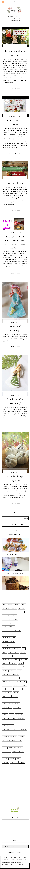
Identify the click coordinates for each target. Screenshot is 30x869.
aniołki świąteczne (13, 604)
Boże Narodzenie (18, 612)
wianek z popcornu (8, 755)
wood (18, 758)
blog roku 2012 (7, 612)
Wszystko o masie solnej (15, 554)
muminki (16, 692)
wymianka (5, 762)
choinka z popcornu (8, 626)
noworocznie (6, 696)
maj (3, 689)
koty (19, 670)
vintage (13, 744)
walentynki (21, 744)
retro (4, 718)
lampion (16, 678)
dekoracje (19, 634)
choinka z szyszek (8, 630)
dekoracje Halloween (9, 637)
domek (4, 652)
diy (23, 648)
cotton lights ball (8, 634)
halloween (24, 659)
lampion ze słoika (8, 681)
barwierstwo (6, 608)
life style (22, 681)
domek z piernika (13, 652)
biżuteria (21, 608)
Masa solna (12, 18)
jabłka (20, 663)
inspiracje (13, 663)
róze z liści (20, 718)
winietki (5, 758)
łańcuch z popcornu (20, 685)
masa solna (18, 689)
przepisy (18, 711)
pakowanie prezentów (9, 700)
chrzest (17, 630)
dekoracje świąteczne (9, 648)
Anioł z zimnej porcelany (15, 573)
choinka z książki (7, 623)
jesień (22, 667)
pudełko (5, 714)
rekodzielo (19, 714)
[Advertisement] (15, 787)
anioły (23, 604)
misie (25, 689)
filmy (15, 656)
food (20, 656)
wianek (4, 747)
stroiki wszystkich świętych (11, 729)
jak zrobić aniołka (13, 667)
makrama (9, 689)
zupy (4, 766)
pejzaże (5, 703)
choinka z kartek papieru (10, 619)
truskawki (5, 744)
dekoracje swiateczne (9, 645)
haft (16, 659)
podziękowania (7, 707)
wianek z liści (6, 751)
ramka (11, 714)
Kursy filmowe (20, 16)
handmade (5, 663)
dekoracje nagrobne (8, 641)
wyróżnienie (14, 762)
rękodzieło (11, 718)
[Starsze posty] (28, 513)
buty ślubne (6, 615)
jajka (4, 667)
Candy (14, 615)
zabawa (22, 762)
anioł (4, 604)
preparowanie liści (8, 711)
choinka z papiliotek (21, 623)
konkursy (12, 670)
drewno (23, 652)
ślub (4, 733)
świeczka (10, 733)
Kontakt (19, 18)
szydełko (23, 729)
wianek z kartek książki (15, 747)
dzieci (9, 656)
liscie (4, 685)
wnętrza (12, 758)
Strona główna (10, 16)
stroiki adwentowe (8, 725)
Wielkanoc (19, 755)
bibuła (14, 608)
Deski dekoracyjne (15, 20)
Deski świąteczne (15, 183)
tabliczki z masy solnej (9, 740)
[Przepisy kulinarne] (15, 812)
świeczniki (21, 736)
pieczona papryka (14, 703)
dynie (4, 656)
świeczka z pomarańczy (9, 736)
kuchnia (15, 674)
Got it (18, 867)
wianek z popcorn (18, 751)
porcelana (17, 707)
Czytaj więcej (15, 88)
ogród (15, 696)
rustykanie (6, 722)
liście (9, 685)
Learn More (12, 867)
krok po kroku (7, 674)
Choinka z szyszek (15, 592)
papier (19, 700)
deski (18, 648)
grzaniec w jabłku (8, 659)
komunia (5, 670)
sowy (12, 722)
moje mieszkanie (7, 692)
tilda (19, 740)
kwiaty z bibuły (7, 678)
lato (16, 681)
